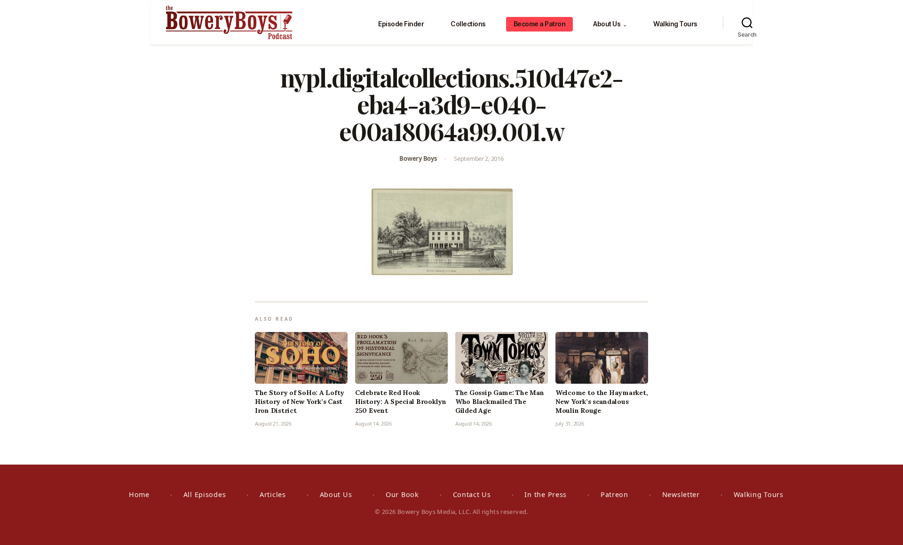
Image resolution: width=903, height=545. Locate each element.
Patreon (614, 494)
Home (139, 494)
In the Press (545, 494)
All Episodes (204, 494)
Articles (273, 494)
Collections (468, 24)
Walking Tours (675, 24)
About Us (609, 24)
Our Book (402, 494)
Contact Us (472, 494)
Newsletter (681, 494)
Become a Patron (540, 24)
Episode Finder (401, 24)
